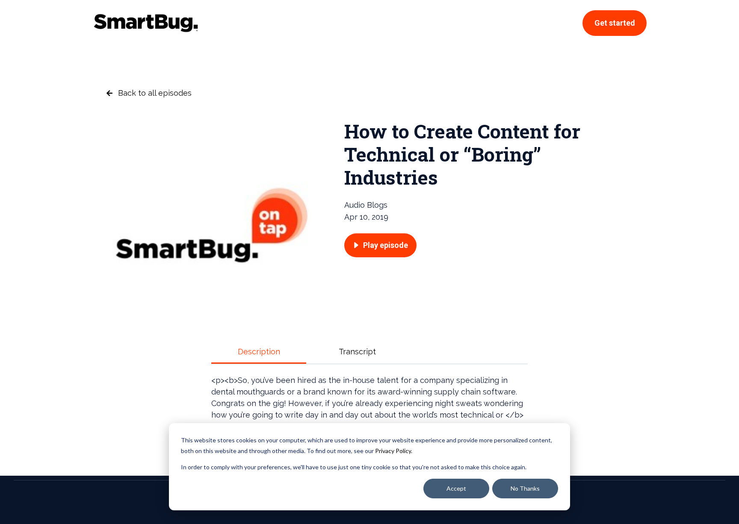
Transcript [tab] (357, 351)
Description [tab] (259, 351)
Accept (456, 488)
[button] (380, 245)
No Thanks (525, 488)
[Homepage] (145, 22)
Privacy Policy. (393, 450)
